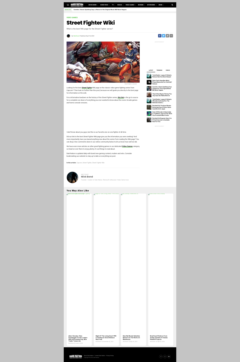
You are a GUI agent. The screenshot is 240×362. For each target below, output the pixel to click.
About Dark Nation (89, 355)
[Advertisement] (103, 117)
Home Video (104, 5)
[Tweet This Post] (163, 35)
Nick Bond (76, 36)
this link (121, 97)
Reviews (141, 5)
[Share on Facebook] (159, 35)
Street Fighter (87, 163)
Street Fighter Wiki (98, 163)
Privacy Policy (110, 355)
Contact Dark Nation (99, 355)
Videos (119, 5)
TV (113, 5)
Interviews (151, 5)
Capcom (79, 163)
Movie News (92, 5)
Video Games (130, 5)
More (160, 5)
